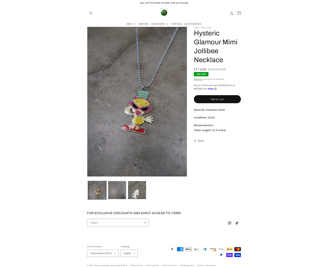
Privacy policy (152, 265)
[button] (91, 13)
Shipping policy (187, 265)
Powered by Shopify (118, 265)
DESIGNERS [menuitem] (158, 24)
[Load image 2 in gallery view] (117, 190)
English (127, 253)
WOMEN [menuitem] (143, 24)
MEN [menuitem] (129, 24)
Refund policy (137, 265)
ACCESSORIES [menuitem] (193, 24)
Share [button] (201, 140)
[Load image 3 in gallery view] (137, 190)
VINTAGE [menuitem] (177, 24)
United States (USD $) (101, 253)
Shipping (198, 79)
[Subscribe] (144, 223)
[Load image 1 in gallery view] (97, 190)
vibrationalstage (101, 265)
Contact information (206, 265)
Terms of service (169, 265)
